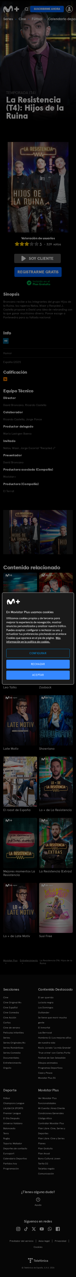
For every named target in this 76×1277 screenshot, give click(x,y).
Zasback (45, 687)
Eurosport (8, 1153)
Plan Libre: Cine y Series (51, 1138)
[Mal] (22, 244)
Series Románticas (13, 1047)
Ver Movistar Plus (47, 1098)
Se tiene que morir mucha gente (52, 1020)
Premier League (12, 1113)
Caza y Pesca (45, 1072)
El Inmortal (44, 1027)
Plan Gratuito (45, 1148)
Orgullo (7, 1067)
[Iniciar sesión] (69, 9)
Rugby (6, 1138)
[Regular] (27, 244)
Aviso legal (44, 1241)
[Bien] (31, 244)
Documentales (11, 1057)
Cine (22, 19)
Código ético (45, 1118)
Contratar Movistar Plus (51, 1123)
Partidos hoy (10, 1163)
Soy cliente (41, 258)
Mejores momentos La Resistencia (19, 873)
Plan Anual (44, 1153)
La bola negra (45, 1002)
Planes (41, 1143)
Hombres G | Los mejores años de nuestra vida (54, 1040)
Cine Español (10, 1007)
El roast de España (17, 810)
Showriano (47, 749)
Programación (11, 1168)
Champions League (13, 1103)
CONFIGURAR (38, 653)
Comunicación (46, 1173)
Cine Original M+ (12, 1002)
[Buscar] (26, 9)
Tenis (6, 1133)
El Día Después (11, 1118)
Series (8, 19)
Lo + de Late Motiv (16, 936)
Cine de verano (11, 1027)
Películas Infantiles (13, 1032)
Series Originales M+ (14, 1042)
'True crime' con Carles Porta (54, 1052)
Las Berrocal (45, 1032)
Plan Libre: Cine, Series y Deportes (51, 1131)
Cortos (7, 1022)
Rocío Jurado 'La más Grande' (54, 1047)
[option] (24, 532)
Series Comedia (11, 1052)
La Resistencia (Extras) (55, 871)
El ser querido (46, 997)
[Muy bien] (36, 244)
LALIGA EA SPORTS (13, 1108)
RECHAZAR (38, 664)
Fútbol (37, 19)
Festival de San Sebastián (52, 1057)
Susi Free (45, 936)
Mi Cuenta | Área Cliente (51, 1108)
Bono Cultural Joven (49, 1158)
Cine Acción (9, 1017)
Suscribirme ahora (47, 8)
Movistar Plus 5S (47, 1078)
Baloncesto (9, 1128)
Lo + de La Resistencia (55, 810)
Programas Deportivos (50, 1067)
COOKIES (38, 1247)
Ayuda (38, 1205)
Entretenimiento (12, 1062)
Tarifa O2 (43, 1163)
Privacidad (60, 1241)
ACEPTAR (38, 675)
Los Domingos (45, 1007)
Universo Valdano (12, 1123)
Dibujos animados (48, 1062)
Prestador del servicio (21, 1241)
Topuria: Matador (12, 1143)
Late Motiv (10, 749)
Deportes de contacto (15, 1148)
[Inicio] (11, 9)
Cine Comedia (11, 1012)
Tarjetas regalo (46, 1168)
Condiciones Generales (51, 1113)
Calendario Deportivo (15, 1158)
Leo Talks (10, 687)
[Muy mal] (17, 244)
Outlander (43, 1012)
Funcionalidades (47, 1103)
